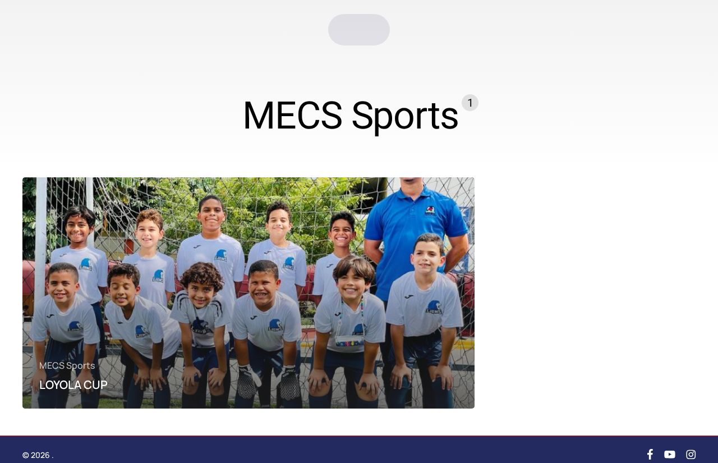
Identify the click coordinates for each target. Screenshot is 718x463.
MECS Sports (67, 366)
